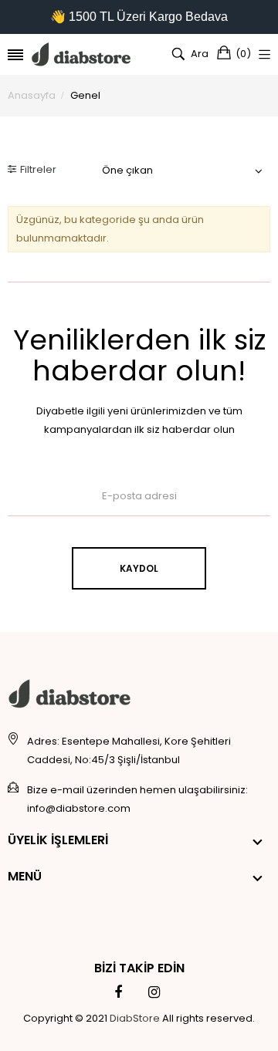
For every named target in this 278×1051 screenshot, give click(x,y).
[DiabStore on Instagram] (154, 992)
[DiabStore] (81, 54)
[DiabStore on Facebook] (118, 992)
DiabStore (135, 1018)
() (243, 53)
